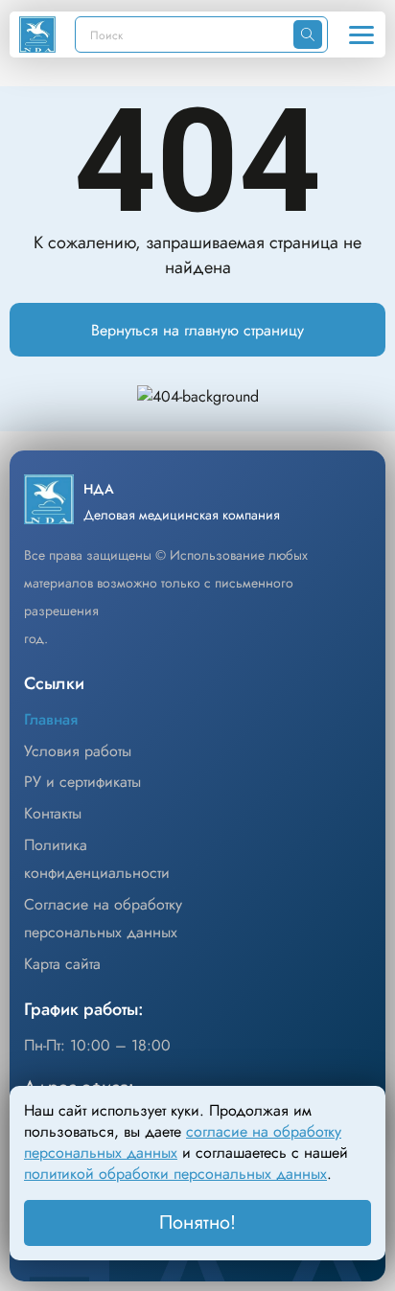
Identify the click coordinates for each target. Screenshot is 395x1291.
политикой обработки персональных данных (175, 1174)
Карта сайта (62, 964)
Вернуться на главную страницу (197, 330)
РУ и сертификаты (82, 782)
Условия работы (77, 751)
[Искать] (307, 34)
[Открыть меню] (361, 34)
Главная (51, 719)
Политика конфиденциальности (97, 859)
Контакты (52, 813)
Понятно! (197, 1222)
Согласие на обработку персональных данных (103, 918)
